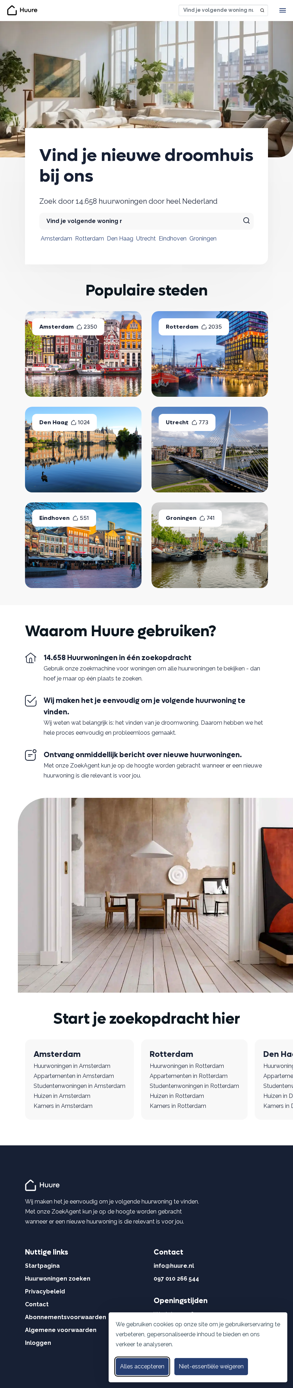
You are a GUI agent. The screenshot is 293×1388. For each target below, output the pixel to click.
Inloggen (38, 1342)
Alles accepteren (142, 1366)
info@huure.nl (174, 1265)
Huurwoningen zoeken (57, 1278)
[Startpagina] (43, 1184)
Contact (37, 1304)
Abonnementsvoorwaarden (65, 1317)
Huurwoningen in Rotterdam (187, 1066)
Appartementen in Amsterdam (74, 1076)
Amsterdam (56, 238)
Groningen (203, 238)
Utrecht (146, 238)
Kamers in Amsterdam (63, 1106)
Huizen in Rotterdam (177, 1096)
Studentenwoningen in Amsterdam (79, 1086)
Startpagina (42, 1265)
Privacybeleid (45, 1291)
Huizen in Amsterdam (62, 1096)
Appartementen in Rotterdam (189, 1076)
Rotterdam (89, 238)
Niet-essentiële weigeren (211, 1366)
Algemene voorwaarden (60, 1330)
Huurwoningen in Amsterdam (72, 1066)
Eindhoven (173, 238)
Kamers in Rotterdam (178, 1106)
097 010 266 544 (176, 1278)
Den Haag (120, 238)
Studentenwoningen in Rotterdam (194, 1086)
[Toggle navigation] (283, 10)
